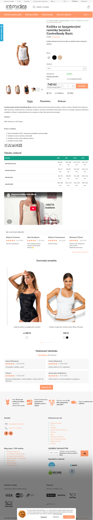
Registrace (84, 1)
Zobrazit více (46, 387)
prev (5, 306)
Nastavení (44, 517)
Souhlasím (70, 517)
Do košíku (82, 86)
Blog (51, 434)
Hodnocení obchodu (46, 351)
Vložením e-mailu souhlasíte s (68, 453)
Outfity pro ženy (12, 465)
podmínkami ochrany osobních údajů (68, 454)
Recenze (53, 432)
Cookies (53, 444)
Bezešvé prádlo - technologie (16, 458)
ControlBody (56, 37)
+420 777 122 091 (15, 428)
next (87, 306)
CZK (65, 1)
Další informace (57, 514)
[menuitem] (12, 15)
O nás (19, 1)
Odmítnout (56, 517)
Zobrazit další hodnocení (80, 252)
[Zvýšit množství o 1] (72, 86)
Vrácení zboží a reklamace (40, 1)
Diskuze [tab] (62, 101)
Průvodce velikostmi (13, 452)
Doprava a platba (9, 1)
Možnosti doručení (52, 76)
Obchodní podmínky (56, 437)
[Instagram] (11, 433)
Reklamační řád (55, 441)
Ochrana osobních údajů (58, 439)
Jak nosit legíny (12, 463)
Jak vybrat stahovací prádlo (15, 456)
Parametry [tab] (45, 101)
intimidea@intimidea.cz (16, 424)
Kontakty (27, 1)
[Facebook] (6, 433)
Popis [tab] (30, 101)
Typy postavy (11, 461)
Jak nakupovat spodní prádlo (16, 454)
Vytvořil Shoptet (83, 518)
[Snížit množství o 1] (63, 86)
